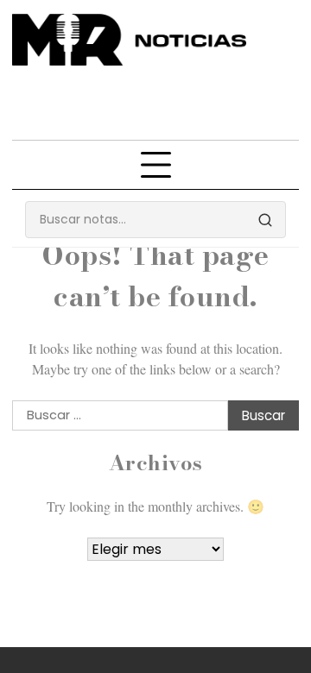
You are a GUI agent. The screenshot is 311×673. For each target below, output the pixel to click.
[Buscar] (265, 220)
